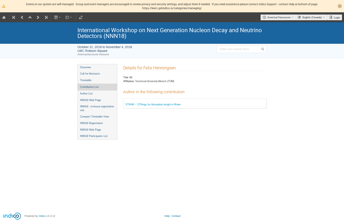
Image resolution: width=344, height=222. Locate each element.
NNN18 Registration (91, 123)
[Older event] (22, 17)
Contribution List (89, 86)
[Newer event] (38, 17)
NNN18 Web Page (90, 100)
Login (337, 17)
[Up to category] (30, 17)
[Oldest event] (14, 17)
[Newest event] (46, 17)
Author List (86, 93)
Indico (42, 216)
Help (167, 216)
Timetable (85, 80)
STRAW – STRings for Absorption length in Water (153, 104)
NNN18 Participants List (94, 136)
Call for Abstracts (90, 73)
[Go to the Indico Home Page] (4, 17)
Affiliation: (129, 81)
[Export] (57, 17)
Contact (176, 216)
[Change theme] (69, 17)
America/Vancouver (279, 17)
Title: (126, 77)
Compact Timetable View (94, 116)
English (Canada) (312, 17)
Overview (85, 67)
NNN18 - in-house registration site (97, 108)
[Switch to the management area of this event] (81, 17)
